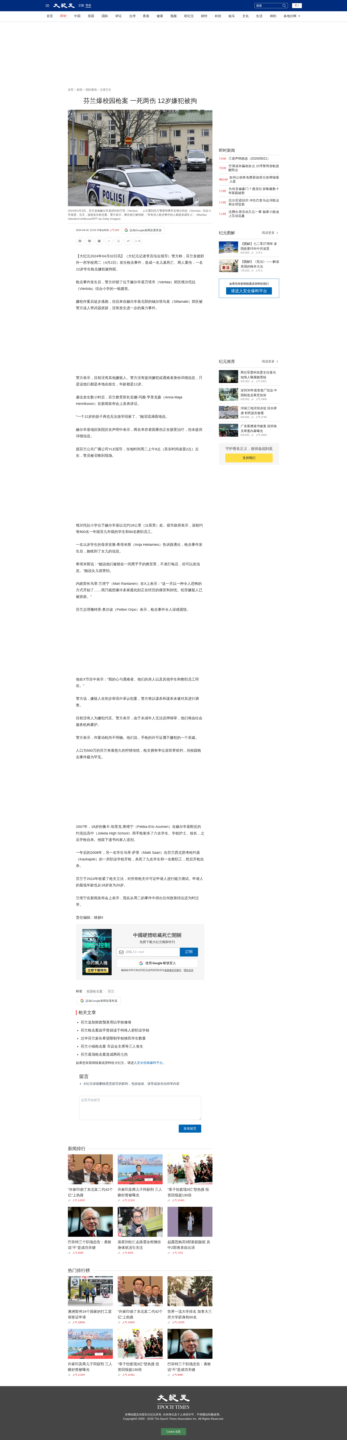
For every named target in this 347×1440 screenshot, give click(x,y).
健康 (160, 16)
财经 (204, 16)
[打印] (118, 241)
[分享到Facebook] (80, 241)
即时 (63, 16)
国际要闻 (91, 89)
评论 (118, 16)
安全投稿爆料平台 (150, 1062)
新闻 (79, 89)
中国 (77, 16)
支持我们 (249, 458)
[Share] (70, 1200)
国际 (105, 16)
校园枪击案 (95, 991)
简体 (88, 5)
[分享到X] (99, 241)
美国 (91, 16)
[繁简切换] (138, 241)
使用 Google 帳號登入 (160, 963)
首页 (50, 16)
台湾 (132, 16)
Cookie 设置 (173, 1431)
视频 (173, 16)
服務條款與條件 (172, 970)
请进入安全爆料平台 (249, 291)
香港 (146, 16)
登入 (297, 5)
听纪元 (189, 16)
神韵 (273, 16)
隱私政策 (188, 970)
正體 (81, 5)
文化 (245, 16)
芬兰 (111, 991)
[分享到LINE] (90, 241)
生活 (259, 16)
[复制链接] (109, 241)
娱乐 (232, 16)
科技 (218, 16)
